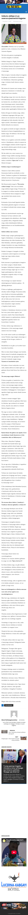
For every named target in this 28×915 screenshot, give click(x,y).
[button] (26, 12)
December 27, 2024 (7, 21)
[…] (7, 781)
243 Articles (22, 720)
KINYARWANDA (8, 705)
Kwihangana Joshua (17, 21)
